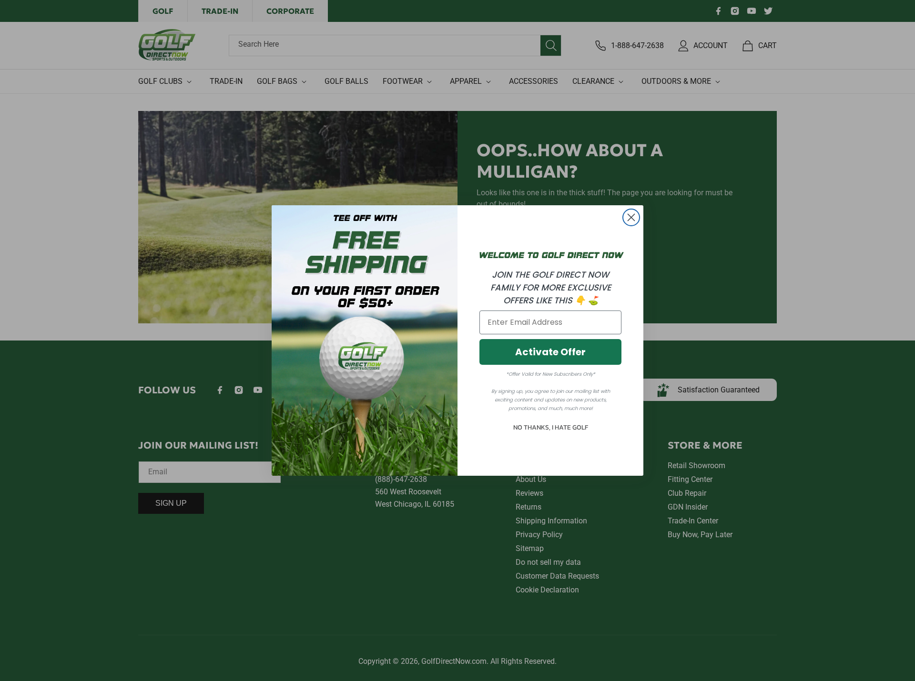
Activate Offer (550, 352)
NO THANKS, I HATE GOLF (550, 427)
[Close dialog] (631, 217)
